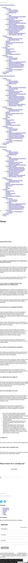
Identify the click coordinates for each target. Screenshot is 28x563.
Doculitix (5, 510)
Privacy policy (23, 562)
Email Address (4, 529)
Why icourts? (6, 508)
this (23, 442)
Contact (4, 514)
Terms (4, 513)
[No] (27, 562)
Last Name (3, 540)
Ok (18, 562)
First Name (3, 534)
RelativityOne (6, 509)
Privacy (4, 512)
